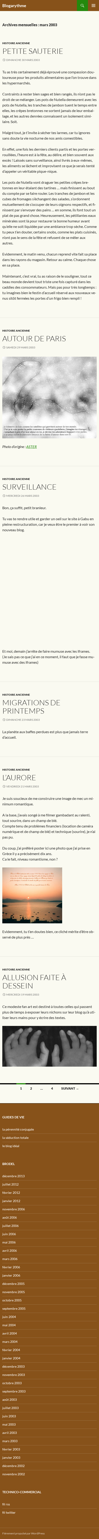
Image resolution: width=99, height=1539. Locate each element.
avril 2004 (9, 1333)
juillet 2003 (10, 1408)
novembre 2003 (13, 1375)
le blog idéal (10, 1146)
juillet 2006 (10, 1226)
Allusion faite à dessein (34, 981)
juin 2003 (9, 1416)
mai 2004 (9, 1325)
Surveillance (29, 486)
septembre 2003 (14, 1391)
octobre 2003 (12, 1383)
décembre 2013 (13, 1176)
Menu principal (93, 5)
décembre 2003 (13, 1366)
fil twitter (9, 1512)
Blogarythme (14, 5)
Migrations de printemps (31, 706)
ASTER (31, 446)
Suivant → (70, 1088)
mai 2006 (9, 1242)
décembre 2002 (13, 1466)
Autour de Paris (34, 338)
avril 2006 (9, 1250)
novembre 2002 (13, 1474)
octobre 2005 (12, 1300)
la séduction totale (15, 1138)
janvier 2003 (11, 1457)
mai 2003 (9, 1424)
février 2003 (11, 1449)
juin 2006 (9, 1234)
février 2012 (11, 1192)
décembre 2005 (13, 1284)
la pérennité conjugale (18, 1129)
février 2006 (11, 1267)
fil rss (6, 1504)
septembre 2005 (14, 1308)
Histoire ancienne (16, 43)
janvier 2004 (11, 1358)
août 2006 (9, 1217)
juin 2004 (9, 1317)
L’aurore (19, 777)
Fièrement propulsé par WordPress (23, 1533)
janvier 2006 (11, 1275)
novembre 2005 (13, 1292)
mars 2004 (9, 1342)
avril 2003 (9, 1433)
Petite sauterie (32, 51)
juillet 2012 (10, 1184)
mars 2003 (9, 1441)
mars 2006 (9, 1259)
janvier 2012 (11, 1201)
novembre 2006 (13, 1209)
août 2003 (9, 1399)
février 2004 (11, 1350)
